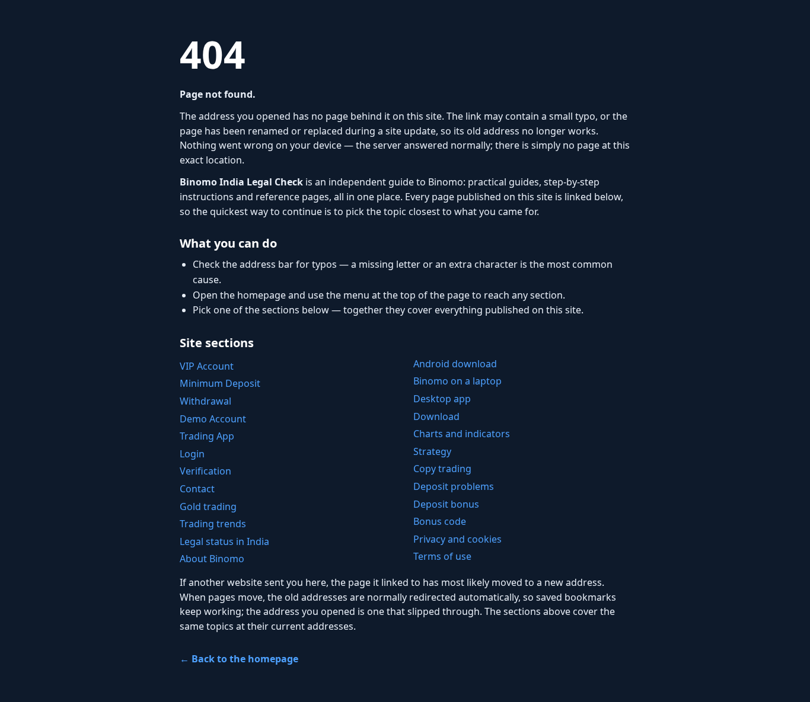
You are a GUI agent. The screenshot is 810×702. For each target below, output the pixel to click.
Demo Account (213, 418)
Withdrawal (205, 401)
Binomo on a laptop (457, 380)
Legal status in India (224, 541)
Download (436, 416)
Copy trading (442, 468)
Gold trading (208, 506)
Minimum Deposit (220, 383)
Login (192, 453)
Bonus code (439, 521)
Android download (455, 363)
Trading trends (213, 523)
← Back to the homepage (239, 658)
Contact (197, 488)
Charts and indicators (461, 433)
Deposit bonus (446, 504)
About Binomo (212, 558)
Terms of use (442, 556)
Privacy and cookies (457, 539)
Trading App (207, 436)
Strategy (432, 451)
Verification (205, 470)
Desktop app (442, 398)
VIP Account (207, 366)
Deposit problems (453, 486)
